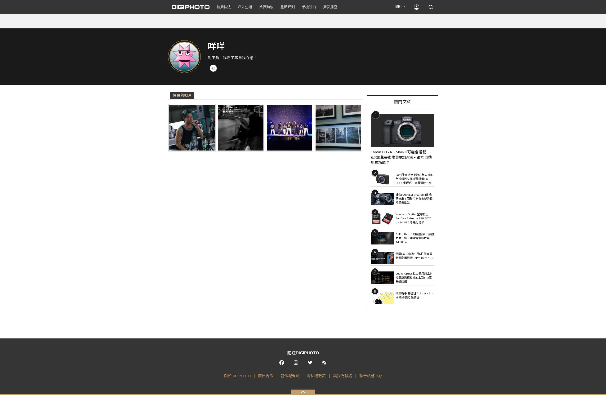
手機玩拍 (309, 7)
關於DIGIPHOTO (237, 376)
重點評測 (288, 7)
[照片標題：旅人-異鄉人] (240, 127)
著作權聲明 (290, 376)
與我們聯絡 (342, 376)
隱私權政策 (316, 376)
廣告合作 (265, 376)
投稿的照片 (182, 95)
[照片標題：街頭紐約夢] (338, 127)
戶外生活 (245, 7)
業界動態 (266, 7)
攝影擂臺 (330, 7)
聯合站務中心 (370, 376)
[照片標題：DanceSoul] (289, 127)
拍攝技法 (224, 7)
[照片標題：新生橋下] (192, 127)
